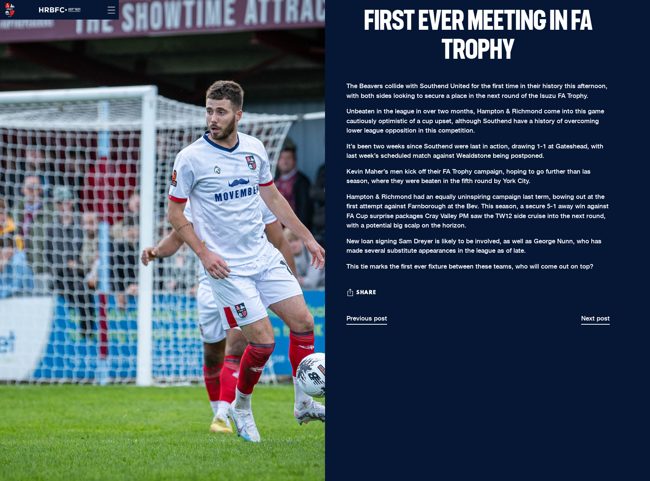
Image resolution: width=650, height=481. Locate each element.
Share (366, 292)
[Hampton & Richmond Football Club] (7, 10)
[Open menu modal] (111, 9)
